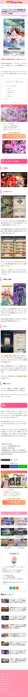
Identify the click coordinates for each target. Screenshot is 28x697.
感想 (6, 98)
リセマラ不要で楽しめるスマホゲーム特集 (20, 547)
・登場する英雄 (10, 92)
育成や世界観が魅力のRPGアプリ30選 (7, 536)
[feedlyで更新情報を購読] (14, 588)
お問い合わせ (6, 684)
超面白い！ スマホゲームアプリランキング (7, 526)
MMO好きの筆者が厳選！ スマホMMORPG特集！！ (20, 537)
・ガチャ (8, 94)
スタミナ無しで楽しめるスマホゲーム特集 (7, 547)
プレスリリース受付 (7, 686)
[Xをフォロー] (10, 588)
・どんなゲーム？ (10, 90)
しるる (14, 565)
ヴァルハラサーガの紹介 (10, 86)
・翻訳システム (10, 96)
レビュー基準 (6, 676)
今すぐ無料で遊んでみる (14, 502)
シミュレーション (6, 459)
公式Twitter (5, 679)
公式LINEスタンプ (7, 681)
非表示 (20, 81)
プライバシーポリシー (8, 691)
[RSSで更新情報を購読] (17, 588)
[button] (25, 383)
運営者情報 (5, 689)
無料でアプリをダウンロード (14, 136)
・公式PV (9, 88)
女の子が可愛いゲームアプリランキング (20, 526)
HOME (4, 674)
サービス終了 (15, 459)
